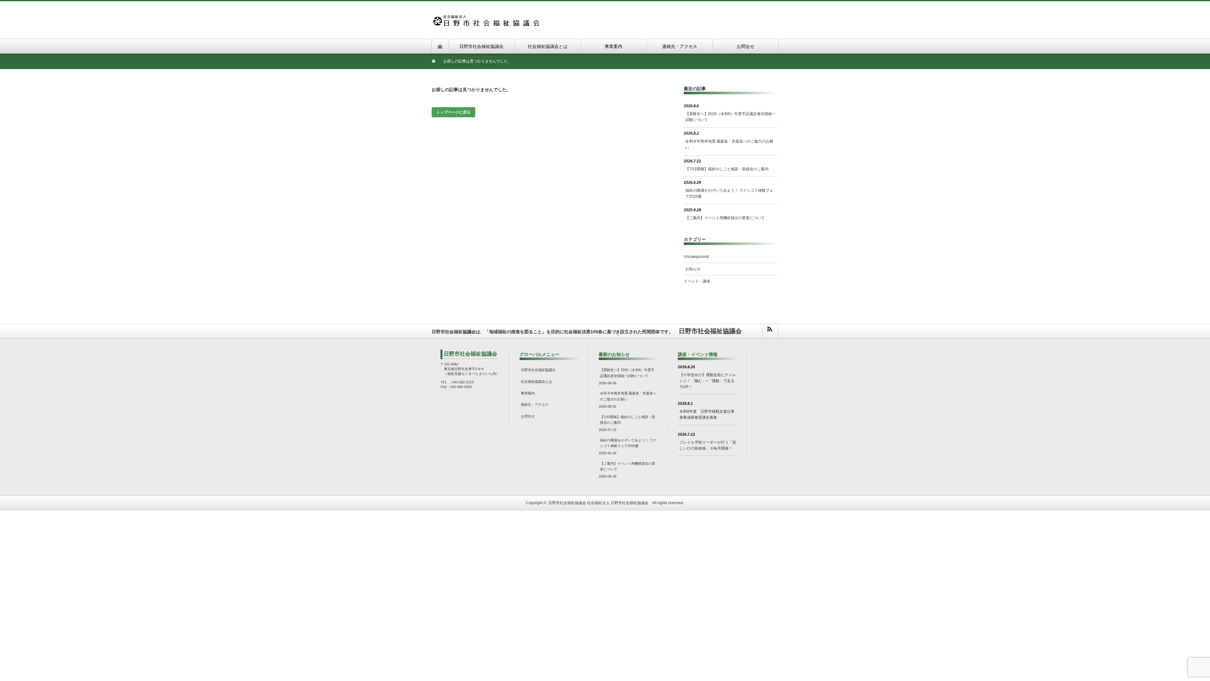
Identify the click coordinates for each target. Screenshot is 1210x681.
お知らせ (692, 269)
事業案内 (528, 393)
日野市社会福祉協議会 (538, 370)
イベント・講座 (697, 281)
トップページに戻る (453, 112)
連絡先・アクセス (535, 404)
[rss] (770, 331)
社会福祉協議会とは (536, 381)
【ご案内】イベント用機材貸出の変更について (725, 218)
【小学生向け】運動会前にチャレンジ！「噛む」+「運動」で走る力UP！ (707, 381)
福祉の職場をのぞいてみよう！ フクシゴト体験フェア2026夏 (729, 193)
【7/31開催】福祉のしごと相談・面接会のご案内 (727, 169)
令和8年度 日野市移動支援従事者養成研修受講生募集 (707, 414)
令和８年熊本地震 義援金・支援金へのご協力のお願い (729, 144)
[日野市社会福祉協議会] (486, 18)
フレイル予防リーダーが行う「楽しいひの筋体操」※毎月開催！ (707, 445)
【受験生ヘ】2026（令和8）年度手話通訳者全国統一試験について (730, 117)
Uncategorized (696, 256)
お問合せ (528, 416)
